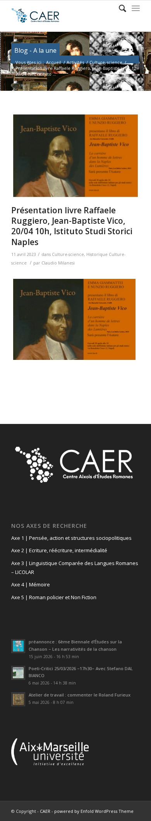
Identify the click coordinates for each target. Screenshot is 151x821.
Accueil (53, 62)
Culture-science (105, 62)
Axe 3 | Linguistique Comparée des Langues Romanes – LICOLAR (74, 568)
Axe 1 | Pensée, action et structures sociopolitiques (71, 537)
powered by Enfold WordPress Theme (94, 811)
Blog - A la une (35, 50)
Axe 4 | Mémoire (30, 584)
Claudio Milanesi (58, 263)
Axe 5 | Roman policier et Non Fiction (53, 597)
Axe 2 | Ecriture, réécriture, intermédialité (59, 550)
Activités (75, 62)
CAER (45, 811)
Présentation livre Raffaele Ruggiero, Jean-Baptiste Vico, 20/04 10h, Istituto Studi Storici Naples (71, 226)
